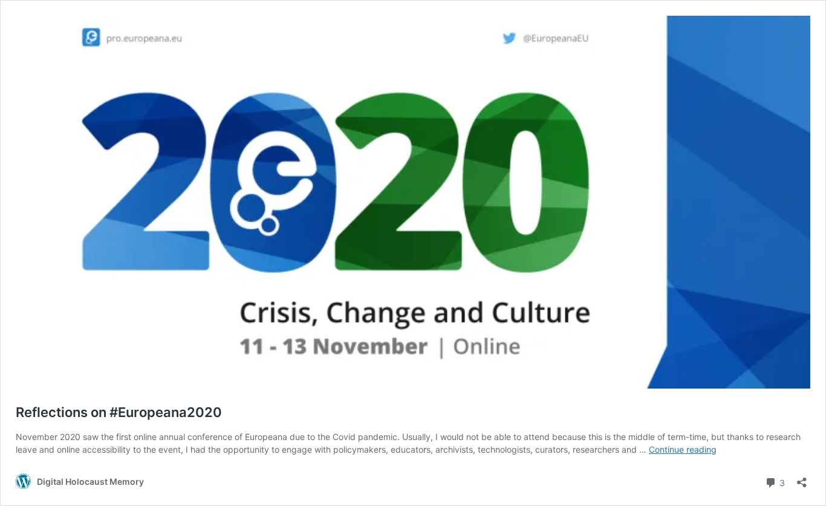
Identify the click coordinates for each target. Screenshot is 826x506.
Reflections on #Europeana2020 (119, 412)
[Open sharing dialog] (801, 478)
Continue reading (683, 449)
